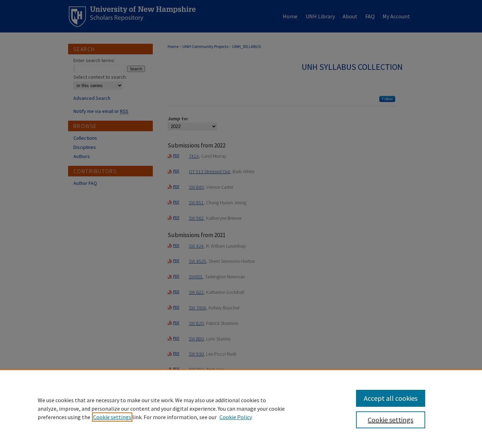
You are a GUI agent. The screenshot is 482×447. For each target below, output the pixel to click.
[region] (241, 408)
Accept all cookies (390, 398)
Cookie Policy (235, 417)
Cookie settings (112, 417)
